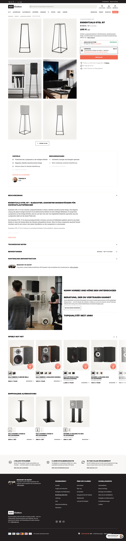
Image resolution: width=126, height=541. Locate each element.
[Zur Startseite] (15, 6)
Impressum (58, 507)
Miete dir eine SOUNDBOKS (105, 495)
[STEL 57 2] (60, 38)
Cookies (100, 504)
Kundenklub (80, 491)
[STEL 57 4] (60, 79)
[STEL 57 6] (60, 120)
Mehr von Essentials (13, 233)
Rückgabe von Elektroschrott (106, 498)
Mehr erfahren (91, 37)
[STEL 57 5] (24, 120)
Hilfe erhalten (74, 267)
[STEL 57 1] (24, 38)
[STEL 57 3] (24, 79)
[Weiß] (46, 373)
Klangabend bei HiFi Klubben (84, 495)
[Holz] (10, 373)
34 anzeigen (93, 25)
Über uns (79, 488)
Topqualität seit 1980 (78, 307)
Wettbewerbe (80, 498)
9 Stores (106, 63)
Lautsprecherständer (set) (87, 19)
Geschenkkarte (102, 485)
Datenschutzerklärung (61, 504)
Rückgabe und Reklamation (62, 491)
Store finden (80, 485)
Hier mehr (34, 1)
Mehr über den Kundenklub (21, 467)
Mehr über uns (15, 522)
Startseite (10, 16)
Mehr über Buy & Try (92, 467)
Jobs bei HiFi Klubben (82, 501)
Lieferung (57, 498)
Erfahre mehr (12, 237)
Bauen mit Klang (114, 1)
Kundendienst (105, 1)
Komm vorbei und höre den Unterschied (90, 293)
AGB (56, 501)
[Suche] (31, 7)
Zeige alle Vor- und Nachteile (21, 174)
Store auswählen (97, 43)
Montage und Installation (105, 491)
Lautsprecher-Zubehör (25, 16)
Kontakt (57, 485)
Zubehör (17, 16)
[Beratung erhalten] (121, 536)
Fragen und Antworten (61, 488)
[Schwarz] (42, 373)
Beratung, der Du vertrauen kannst (87, 300)
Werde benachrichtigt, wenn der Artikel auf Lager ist (95, 52)
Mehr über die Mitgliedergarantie (60, 467)
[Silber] (69, 430)
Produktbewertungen (104, 501)
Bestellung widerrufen (61, 495)
